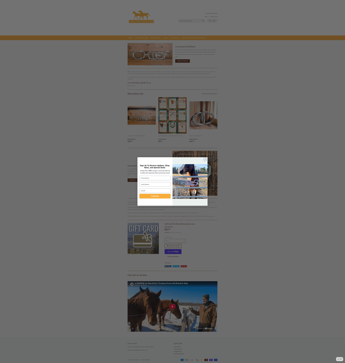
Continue (155, 196)
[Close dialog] (205, 159)
